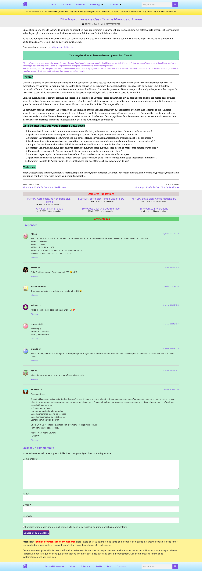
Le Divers (113, 4)
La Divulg (95, 4)
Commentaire (30, 459)
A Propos (85, 566)
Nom (26, 494)
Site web (27, 516)
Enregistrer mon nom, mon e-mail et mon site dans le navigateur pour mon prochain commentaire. (76, 527)
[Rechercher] (175, 4)
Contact (121, 566)
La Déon (80, 4)
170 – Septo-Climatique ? (48, 208)
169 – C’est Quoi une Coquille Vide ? (101, 208)
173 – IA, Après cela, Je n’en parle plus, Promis (49, 200)
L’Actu (52, 4)
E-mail (27, 505)
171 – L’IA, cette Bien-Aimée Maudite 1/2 (153, 198)
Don (109, 566)
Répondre (34, 258)
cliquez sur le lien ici (62, 47)
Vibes (72, 566)
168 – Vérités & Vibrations (153, 208)
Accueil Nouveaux (54, 566)
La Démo (66, 4)
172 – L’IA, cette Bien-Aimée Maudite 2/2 (101, 198)
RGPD (99, 566)
